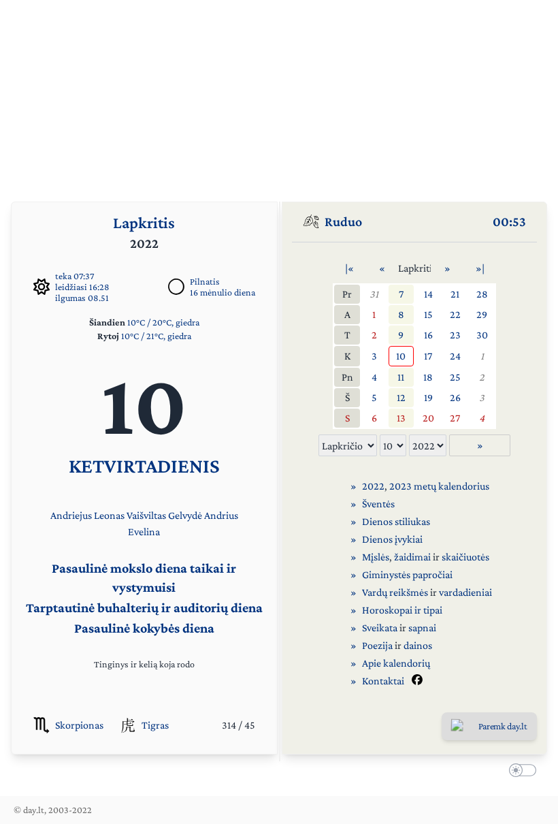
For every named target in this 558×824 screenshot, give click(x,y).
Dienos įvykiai (392, 539)
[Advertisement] (279, 95)
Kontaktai (383, 680)
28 (482, 294)
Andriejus (71, 515)
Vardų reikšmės (395, 592)
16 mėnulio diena (222, 292)
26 (455, 397)
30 (482, 334)
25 (455, 377)
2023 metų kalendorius (439, 486)
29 (481, 314)
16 (428, 334)
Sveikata (379, 627)
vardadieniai (465, 592)
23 (455, 334)
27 (455, 418)
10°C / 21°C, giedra (156, 335)
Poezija (377, 645)
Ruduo (343, 221)
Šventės (378, 503)
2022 (373, 486)
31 (374, 294)
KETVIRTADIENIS (144, 465)
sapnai (422, 627)
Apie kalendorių (396, 663)
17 (428, 356)
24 (455, 356)
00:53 (509, 221)
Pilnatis (205, 281)
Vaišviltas (146, 515)
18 (428, 377)
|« (349, 268)
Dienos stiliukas (396, 521)
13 (401, 418)
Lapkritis (144, 222)
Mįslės (375, 556)
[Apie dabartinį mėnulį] (176, 287)
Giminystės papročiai (407, 574)
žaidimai (412, 556)
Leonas (109, 515)
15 (428, 314)
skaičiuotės (465, 556)
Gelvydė (185, 515)
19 (428, 397)
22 (455, 314)
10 (401, 356)
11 (400, 377)
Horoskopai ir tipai (402, 610)
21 (454, 294)
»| (480, 268)
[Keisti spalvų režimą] (520, 772)
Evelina (144, 531)
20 (428, 418)
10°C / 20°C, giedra (163, 322)
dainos (418, 645)
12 (401, 397)
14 (428, 294)
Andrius (221, 515)
